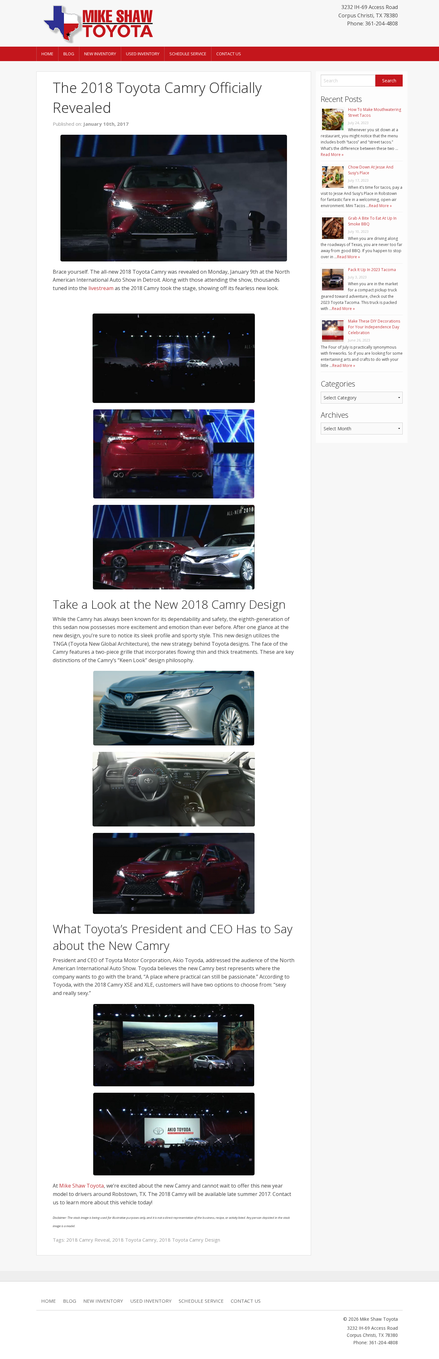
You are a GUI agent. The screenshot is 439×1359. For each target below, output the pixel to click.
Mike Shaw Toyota (81, 1185)
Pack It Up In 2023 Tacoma (372, 269)
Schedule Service (187, 54)
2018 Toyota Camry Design (189, 1239)
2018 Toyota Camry (134, 1239)
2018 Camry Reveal (88, 1239)
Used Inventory (142, 54)
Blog (68, 54)
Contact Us (228, 54)
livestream (100, 288)
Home (47, 54)
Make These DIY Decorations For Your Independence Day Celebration (374, 326)
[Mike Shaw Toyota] (97, 22)
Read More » (332, 154)
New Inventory (100, 54)
